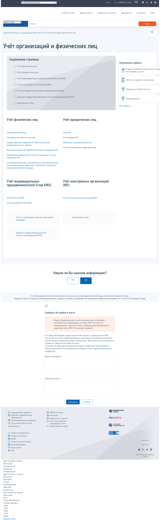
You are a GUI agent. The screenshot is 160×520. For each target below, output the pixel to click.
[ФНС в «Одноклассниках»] (147, 2)
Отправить (73, 402)
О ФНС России (68, 13)
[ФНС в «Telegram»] (151, 2)
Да (86, 279)
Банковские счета (25, 103)
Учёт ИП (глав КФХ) (15, 198)
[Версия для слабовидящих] (108, 2)
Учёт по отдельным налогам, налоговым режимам (40, 90)
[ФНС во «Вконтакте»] (143, 2)
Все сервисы (125, 106)
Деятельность (86, 13)
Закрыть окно (9, 518)
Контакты (141, 13)
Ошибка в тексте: (52, 378)
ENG (152, 13)
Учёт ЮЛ (67, 132)
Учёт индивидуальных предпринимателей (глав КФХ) (41, 78)
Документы (126, 13)
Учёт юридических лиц (27, 72)
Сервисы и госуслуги (106, 13)
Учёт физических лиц (27, 66)
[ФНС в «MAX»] (155, 2)
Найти (147, 24)
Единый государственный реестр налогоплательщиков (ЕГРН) (45, 97)
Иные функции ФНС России (32, 33)
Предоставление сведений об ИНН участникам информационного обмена (28, 143)
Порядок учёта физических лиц (21, 137)
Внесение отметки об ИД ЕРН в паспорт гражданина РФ (32, 150)
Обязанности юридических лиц (77, 142)
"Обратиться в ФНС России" (66, 343)
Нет (73, 279)
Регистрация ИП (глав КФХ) (19, 203)
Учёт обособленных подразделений (79, 147)
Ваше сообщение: (53, 356)
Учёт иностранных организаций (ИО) (34, 84)
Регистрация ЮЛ (70, 137)
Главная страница (10, 33)
